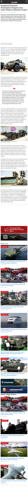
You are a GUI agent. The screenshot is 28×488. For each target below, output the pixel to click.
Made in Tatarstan (6, 49)
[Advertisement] (14, 34)
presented (15, 196)
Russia (12, 12)
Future (15, 12)
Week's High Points (8, 394)
